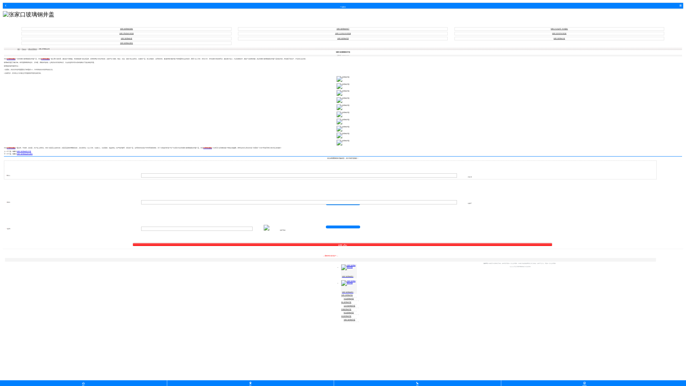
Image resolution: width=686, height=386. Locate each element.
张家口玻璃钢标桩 (126, 38)
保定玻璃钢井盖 (346, 316)
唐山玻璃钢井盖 (346, 302)
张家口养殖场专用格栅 (126, 33)
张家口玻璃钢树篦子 (343, 29)
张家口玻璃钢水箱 (559, 38)
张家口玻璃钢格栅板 (126, 29)
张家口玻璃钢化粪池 (126, 43)
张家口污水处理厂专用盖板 (559, 29)
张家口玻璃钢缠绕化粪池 (25, 154)
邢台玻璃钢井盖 (349, 312)
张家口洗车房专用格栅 (559, 33)
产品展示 (24, 49)
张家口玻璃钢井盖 (343, 38)
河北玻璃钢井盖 (349, 299)
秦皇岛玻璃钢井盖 (349, 306)
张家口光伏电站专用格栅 (343, 33)
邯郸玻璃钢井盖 (346, 309)
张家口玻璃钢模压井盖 (24, 151)
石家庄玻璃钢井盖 (347, 295)
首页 (19, 49)
